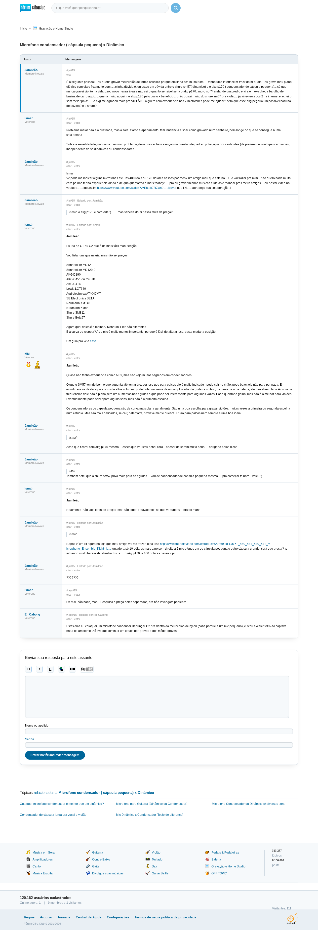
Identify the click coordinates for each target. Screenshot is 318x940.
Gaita (95, 866)
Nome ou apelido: (37, 725)
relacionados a (94, 792)
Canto (37, 866)
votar (77, 122)
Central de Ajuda (88, 917)
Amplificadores (43, 859)
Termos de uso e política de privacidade (165, 917)
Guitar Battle (160, 873)
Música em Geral (44, 852)
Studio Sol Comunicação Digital (292, 918)
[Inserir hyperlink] (61, 669)
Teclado (157, 859)
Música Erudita (43, 873)
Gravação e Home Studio (56, 28)
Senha (29, 739)
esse (93, 341)
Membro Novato (34, 73)
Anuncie (64, 917)
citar (69, 74)
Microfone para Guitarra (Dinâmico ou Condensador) (151, 804)
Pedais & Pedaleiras (225, 852)
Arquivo (46, 917)
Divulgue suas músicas (107, 873)
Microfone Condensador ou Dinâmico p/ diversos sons (248, 804)
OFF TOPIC (219, 873)
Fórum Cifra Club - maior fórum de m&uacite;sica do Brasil (32, 8)
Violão (156, 852)
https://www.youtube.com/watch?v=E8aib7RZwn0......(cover (136, 188)
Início (23, 28)
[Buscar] (176, 8)
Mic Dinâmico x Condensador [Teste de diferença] (149, 815)
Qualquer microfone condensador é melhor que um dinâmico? (62, 804)
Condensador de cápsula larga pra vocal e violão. (53, 815)
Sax (154, 866)
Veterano (30, 121)
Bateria (216, 859)
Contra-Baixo (101, 859)
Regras (29, 917)
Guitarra (97, 852)
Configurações (118, 917)
